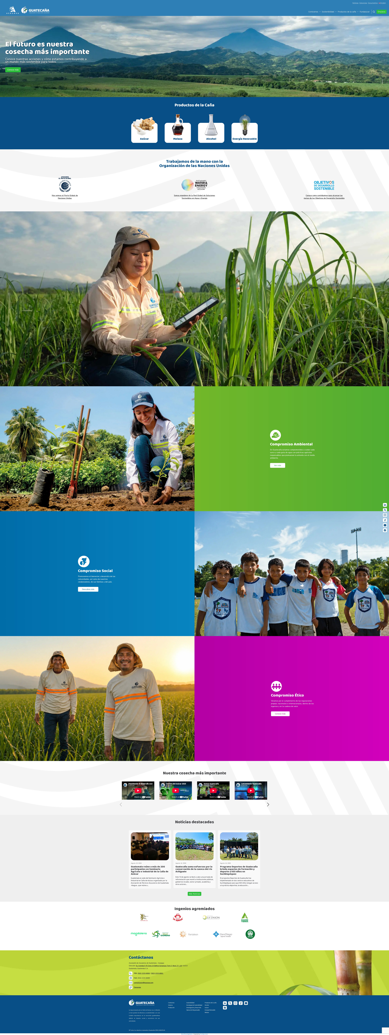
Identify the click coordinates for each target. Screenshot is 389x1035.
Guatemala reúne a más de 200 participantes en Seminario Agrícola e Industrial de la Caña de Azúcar (149, 870)
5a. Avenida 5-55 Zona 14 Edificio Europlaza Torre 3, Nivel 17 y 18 (159, 966)
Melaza (207, 1012)
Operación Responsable (193, 1010)
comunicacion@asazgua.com (143, 983)
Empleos (381, 12)
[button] (320, 12)
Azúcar (207, 1007)
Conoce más (13, 70)
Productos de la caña (347, 12)
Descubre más (88, 589)
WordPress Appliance (186, 1034)
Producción (171, 1007)
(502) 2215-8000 (144, 973)
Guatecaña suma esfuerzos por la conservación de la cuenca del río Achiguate (193, 869)
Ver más (277, 465)
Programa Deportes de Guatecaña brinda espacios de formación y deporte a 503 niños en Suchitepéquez (239, 870)
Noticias (355, 3)
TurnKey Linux (204, 1034)
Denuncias (363, 3)
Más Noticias (194, 894)
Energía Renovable (210, 1010)
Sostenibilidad (328, 12)
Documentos (373, 3)
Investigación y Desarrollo (193, 1007)
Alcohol (207, 1005)
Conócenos (313, 12)
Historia (170, 1005)
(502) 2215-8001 (157, 973)
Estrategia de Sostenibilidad (194, 1005)
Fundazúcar (365, 12)
